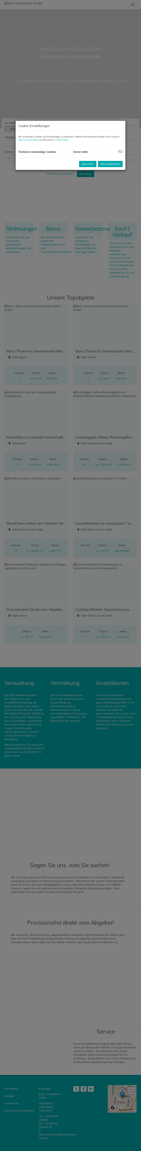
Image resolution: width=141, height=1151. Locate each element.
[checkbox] (120, 151)
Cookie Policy (61, 139)
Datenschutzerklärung (29, 139)
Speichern (88, 164)
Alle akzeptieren (110, 164)
